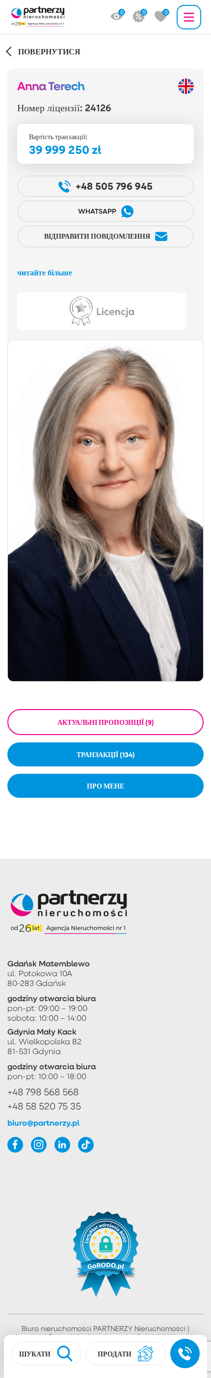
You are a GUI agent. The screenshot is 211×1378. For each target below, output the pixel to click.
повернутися (49, 51)
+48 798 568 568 (43, 1091)
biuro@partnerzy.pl (43, 1122)
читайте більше (44, 272)
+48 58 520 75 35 (44, 1106)
